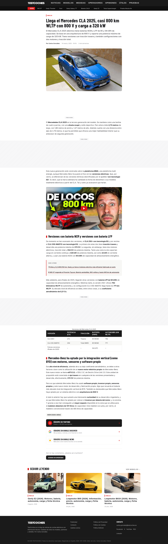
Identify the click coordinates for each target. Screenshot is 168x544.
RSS (134, 529)
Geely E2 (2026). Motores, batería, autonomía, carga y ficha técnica (44, 499)
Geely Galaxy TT (71, 8)
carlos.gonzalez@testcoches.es (126, 525)
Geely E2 (96, 8)
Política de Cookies (100, 525)
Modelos (68, 3)
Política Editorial (99, 528)
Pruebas (134, 3)
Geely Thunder (50, 8)
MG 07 (39, 8)
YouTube (129, 529)
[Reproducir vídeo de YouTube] (84, 208)
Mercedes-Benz (54, 415)
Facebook (119, 529)
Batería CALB (85, 8)
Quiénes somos (75, 528)
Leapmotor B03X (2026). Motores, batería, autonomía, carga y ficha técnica (121, 500)
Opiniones (111, 3)
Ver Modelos (133, 469)
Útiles (123, 3)
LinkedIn (119, 533)
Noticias (56, 3)
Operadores (95, 3)
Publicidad (73, 522)
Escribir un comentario (55, 457)
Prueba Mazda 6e (126, 8)
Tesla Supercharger (110, 8)
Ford (60, 8)
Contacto (73, 525)
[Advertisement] (88, 106)
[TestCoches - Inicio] (36, 3)
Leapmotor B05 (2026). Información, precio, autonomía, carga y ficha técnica (84, 500)
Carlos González (54, 43)
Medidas (81, 3)
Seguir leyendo (39, 469)
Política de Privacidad (100, 522)
